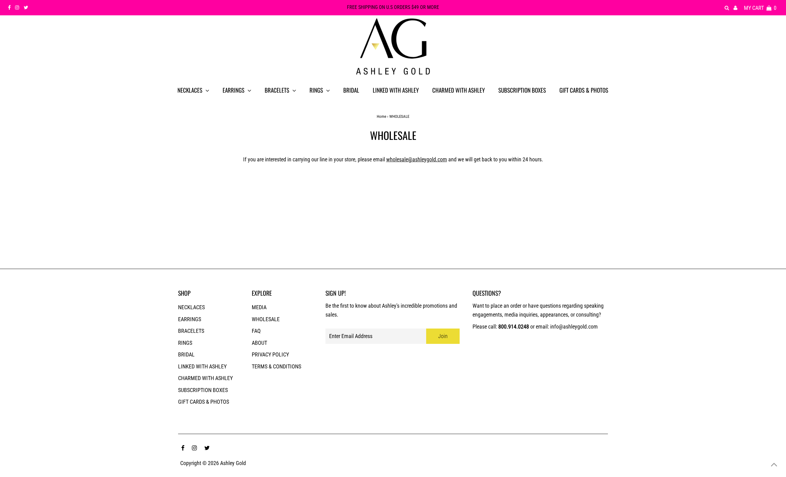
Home (381, 116)
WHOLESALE (266, 319)
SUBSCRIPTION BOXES (203, 390)
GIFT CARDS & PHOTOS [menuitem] (583, 90)
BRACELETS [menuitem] (277, 90)
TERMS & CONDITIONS (276, 366)
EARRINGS (189, 319)
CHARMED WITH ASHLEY (205, 378)
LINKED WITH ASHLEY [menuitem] (396, 90)
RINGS (185, 343)
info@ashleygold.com (574, 326)
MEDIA (259, 307)
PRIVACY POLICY (270, 354)
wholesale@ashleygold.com (416, 159)
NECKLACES (191, 307)
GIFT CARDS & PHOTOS (203, 401)
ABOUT (259, 343)
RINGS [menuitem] (316, 90)
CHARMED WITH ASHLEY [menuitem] (458, 90)
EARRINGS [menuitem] (233, 90)
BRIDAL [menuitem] (351, 90)
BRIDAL (186, 354)
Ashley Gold (233, 463)
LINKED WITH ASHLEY (202, 366)
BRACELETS (191, 331)
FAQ (256, 331)
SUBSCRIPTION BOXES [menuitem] (522, 90)
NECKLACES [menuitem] (189, 90)
